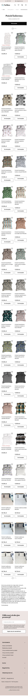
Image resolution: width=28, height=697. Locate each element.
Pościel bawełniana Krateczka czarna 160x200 (19, 388)
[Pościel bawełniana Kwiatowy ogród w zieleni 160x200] (7, 285)
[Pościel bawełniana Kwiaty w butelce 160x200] (7, 316)
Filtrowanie (14, 23)
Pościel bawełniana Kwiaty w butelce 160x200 (6, 326)
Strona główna (11, 9)
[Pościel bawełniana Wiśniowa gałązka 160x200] (21, 131)
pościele (8, 585)
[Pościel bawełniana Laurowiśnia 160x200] (7, 193)
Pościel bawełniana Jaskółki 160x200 (6, 417)
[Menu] (25, 5)
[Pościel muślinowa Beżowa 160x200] (7, 499)
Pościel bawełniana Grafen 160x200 (6, 78)
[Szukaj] (15, 4)
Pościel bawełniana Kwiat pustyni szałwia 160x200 (20, 264)
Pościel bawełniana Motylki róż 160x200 (6, 448)
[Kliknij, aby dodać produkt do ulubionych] (12, 33)
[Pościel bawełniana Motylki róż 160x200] (7, 439)
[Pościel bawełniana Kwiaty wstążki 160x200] (21, 162)
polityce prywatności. (12, 628)
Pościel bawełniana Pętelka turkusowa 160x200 (6, 234)
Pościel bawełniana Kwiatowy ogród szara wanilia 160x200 (20, 295)
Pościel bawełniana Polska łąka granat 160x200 (19, 357)
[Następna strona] (16, 28)
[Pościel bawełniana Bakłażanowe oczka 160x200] (21, 69)
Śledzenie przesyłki (7, 648)
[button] (14, 642)
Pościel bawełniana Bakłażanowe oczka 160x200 (20, 79)
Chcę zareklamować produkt (9, 650)
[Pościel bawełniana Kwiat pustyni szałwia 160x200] (21, 254)
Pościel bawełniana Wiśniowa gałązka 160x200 (19, 141)
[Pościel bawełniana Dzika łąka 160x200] (7, 470)
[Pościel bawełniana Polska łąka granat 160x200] (21, 347)
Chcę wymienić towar (7, 655)
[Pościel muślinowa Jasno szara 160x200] (7, 529)
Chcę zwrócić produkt (8, 652)
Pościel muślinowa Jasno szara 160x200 (6, 538)
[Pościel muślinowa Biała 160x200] (21, 499)
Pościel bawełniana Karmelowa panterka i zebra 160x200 (7, 110)
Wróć (4, 9)
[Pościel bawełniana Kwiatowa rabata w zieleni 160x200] (21, 39)
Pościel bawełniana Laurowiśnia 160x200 (6, 202)
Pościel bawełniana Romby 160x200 (6, 387)
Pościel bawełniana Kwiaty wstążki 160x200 (20, 171)
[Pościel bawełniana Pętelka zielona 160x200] (21, 193)
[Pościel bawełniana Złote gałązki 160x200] (21, 470)
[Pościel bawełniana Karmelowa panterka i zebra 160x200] (7, 100)
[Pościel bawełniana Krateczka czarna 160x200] (21, 378)
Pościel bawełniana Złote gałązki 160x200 (20, 479)
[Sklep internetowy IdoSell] (14, 690)
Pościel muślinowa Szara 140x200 (19, 538)
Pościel (17, 9)
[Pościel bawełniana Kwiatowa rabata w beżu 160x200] (21, 316)
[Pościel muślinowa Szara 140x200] (21, 529)
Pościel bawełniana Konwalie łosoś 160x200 (20, 233)
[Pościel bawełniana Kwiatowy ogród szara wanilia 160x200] (21, 285)
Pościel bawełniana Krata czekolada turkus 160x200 (21, 418)
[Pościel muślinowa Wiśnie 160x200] (21, 558)
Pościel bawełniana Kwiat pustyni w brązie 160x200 (7, 264)
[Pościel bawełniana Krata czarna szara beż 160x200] (21, 439)
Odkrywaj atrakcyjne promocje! (11, 616)
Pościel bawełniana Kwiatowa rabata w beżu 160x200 (20, 326)
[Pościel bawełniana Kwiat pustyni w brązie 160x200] (7, 254)
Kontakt (4, 657)
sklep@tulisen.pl (10, 678)
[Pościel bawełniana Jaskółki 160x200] (7, 408)
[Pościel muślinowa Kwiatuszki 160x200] (7, 558)
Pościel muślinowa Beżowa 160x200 (6, 508)
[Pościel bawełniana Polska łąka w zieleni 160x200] (7, 347)
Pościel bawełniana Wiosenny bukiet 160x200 (6, 141)
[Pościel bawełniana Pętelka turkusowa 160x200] (7, 223)
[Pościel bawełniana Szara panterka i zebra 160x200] (21, 100)
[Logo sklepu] (5, 5)
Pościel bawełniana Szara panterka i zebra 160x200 (20, 110)
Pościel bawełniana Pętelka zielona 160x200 (19, 203)
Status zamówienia (7, 645)
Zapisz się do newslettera (14, 631)
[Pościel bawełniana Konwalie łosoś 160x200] (21, 223)
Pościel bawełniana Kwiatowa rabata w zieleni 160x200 (20, 49)
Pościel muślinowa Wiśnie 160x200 (19, 567)
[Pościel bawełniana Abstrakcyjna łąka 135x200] (7, 39)
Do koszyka (21, 57)
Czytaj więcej (4, 605)
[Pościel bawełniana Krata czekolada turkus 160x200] (21, 408)
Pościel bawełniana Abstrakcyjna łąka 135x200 (6, 49)
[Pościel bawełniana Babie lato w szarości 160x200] (7, 162)
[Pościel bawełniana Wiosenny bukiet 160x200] (7, 131)
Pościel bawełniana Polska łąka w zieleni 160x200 (6, 357)
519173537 (3, 678)
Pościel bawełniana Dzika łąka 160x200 (6, 479)
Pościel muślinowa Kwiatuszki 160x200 (6, 567)
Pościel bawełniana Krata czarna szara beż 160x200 (21, 449)
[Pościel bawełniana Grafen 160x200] (7, 69)
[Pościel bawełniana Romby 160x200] (7, 378)
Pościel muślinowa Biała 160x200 (21, 508)
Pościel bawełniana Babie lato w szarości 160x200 (6, 172)
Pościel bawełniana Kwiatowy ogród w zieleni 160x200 (6, 295)
